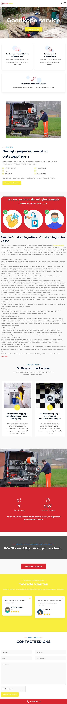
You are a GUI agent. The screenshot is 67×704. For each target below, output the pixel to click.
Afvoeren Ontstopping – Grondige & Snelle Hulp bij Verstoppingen (17, 416)
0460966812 (4, 356)
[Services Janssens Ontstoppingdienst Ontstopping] (7, 3)
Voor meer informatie (11, 183)
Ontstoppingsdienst (58, 245)
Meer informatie (33, 29)
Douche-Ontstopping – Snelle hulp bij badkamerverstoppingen (50, 416)
